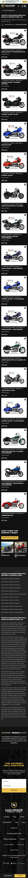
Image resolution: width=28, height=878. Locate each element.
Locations (6, 817)
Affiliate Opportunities (9, 839)
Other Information (14, 850)
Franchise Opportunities (14, 833)
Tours (14, 817)
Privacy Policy (20, 844)
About (23, 822)
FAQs (16, 822)
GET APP (25, 1)
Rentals (22, 817)
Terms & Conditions (9, 844)
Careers (22, 839)
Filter (20, 875)
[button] (14, 43)
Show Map (7, 875)
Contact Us (14, 828)
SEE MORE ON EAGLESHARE (9, 537)
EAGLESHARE (7, 822)
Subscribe (14, 790)
